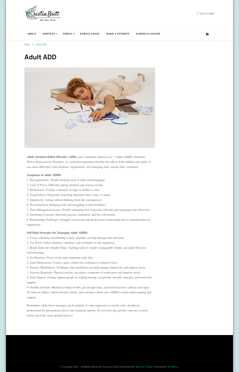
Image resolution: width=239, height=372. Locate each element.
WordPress (173, 366)
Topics (67, 33)
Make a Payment (117, 33)
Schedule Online (148, 33)
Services (49, 33)
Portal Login (90, 33)
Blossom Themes (144, 366)
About (31, 33)
